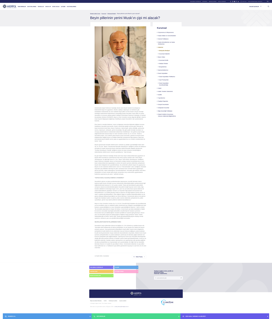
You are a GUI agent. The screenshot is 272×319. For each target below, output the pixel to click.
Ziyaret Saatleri (122, 300)
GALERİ (117, 267)
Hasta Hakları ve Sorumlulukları (167, 35)
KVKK (105, 300)
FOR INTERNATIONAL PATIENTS (255, 1)
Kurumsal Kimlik (163, 60)
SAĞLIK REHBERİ (222, 1)
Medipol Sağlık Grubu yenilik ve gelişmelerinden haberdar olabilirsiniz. (163, 272)
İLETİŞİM (63, 6)
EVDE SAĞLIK (56, 6)
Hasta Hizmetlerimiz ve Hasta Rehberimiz (166, 43)
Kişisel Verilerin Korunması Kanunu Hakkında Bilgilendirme (167, 115)
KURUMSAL (204, 1)
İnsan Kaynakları (163, 73)
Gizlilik (160, 94)
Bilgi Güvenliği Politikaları (165, 111)
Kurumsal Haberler (164, 54)
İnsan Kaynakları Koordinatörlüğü (164, 84)
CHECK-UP (48, 6)
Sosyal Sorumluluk (163, 104)
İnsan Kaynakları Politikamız (167, 76)
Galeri (159, 88)
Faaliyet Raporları (163, 101)
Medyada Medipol (164, 50)
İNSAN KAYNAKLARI (95, 275)
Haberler (160, 47)
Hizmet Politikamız (163, 39)
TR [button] (267, 1)
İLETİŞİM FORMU (119, 271)
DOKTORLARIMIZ (31, 6)
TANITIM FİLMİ (93, 271)
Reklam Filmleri (163, 63)
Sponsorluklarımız (163, 70)
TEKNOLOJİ (41, 6)
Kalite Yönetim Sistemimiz (165, 91)
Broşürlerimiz (163, 67)
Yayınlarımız (161, 98)
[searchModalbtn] (268, 6)
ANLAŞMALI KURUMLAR (195, 1)
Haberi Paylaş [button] (139, 256)
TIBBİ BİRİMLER (22, 6)
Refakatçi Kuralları (113, 300)
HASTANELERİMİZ (71, 6)
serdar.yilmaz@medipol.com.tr (121, 306)
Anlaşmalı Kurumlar (163, 107)
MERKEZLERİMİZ (212, 1)
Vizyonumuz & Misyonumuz (166, 32)
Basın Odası (161, 57)
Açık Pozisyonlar (164, 80)
